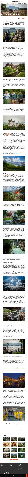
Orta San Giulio (21, 325)
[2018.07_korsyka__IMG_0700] (14, 438)
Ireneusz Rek (23, 18)
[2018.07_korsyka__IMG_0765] (6, 444)
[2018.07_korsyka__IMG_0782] (21, 444)
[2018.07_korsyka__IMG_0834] (14, 455)
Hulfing (9, 83)
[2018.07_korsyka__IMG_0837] (21, 455)
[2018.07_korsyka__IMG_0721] (21, 438)
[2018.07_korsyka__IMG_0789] (6, 449)
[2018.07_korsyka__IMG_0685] (6, 438)
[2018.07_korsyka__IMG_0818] (6, 455)
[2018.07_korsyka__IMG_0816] (21, 449)
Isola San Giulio (9, 329)
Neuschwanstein (15, 81)
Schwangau (7, 133)
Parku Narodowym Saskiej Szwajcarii (16, 50)
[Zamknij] (26, 475)
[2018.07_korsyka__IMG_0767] (14, 444)
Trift (5, 179)
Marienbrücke (19, 139)
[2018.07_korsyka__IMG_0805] (14, 449)
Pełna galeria (14, 459)
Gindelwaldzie (16, 268)
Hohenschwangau (13, 132)
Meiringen (6, 175)
